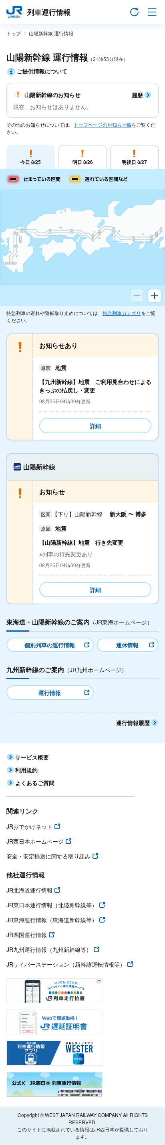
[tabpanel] (82, 456)
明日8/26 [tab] (82, 162)
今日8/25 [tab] (30, 162)
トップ (13, 33)
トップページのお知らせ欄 (102, 124)
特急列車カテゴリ (122, 312)
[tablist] (82, 157)
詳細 (95, 426)
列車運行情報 (48, 12)
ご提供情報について (42, 71)
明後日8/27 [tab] (134, 162)
